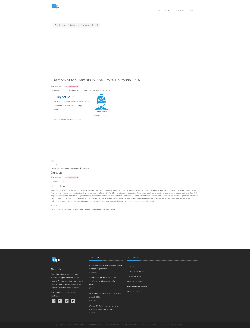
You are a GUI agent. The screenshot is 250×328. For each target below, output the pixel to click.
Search (180, 10)
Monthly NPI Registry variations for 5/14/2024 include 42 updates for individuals (102, 281)
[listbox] (52, 168)
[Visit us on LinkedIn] (73, 301)
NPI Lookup (163, 10)
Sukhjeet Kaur (63, 97)
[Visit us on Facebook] (53, 301)
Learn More (57, 16)
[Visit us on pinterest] (60, 301)
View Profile (102, 111)
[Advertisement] (125, 53)
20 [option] (52, 168)
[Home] (55, 25)
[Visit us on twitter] (66, 301)
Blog (192, 10)
